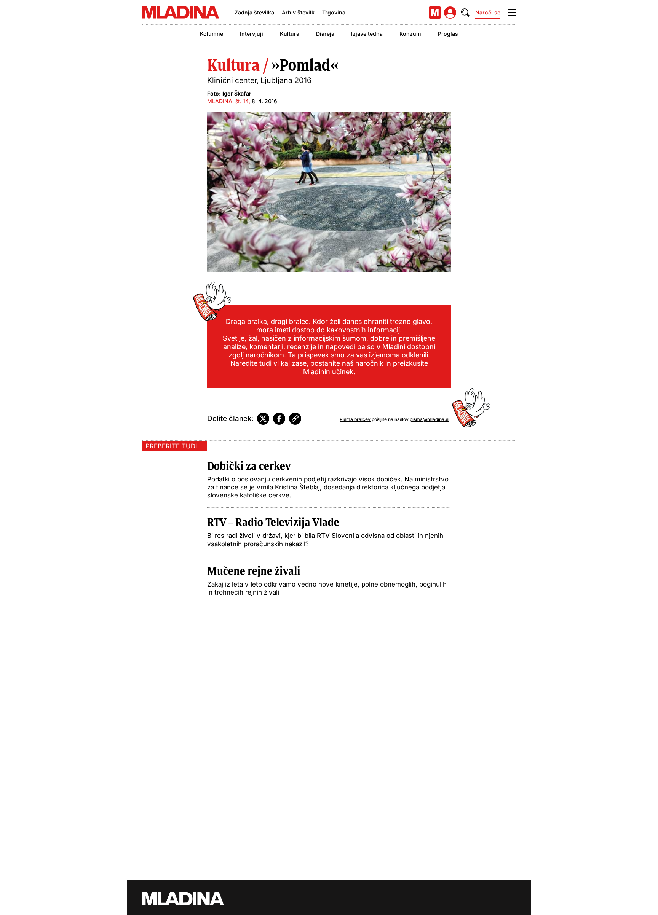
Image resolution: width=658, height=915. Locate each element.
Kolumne (211, 33)
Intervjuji (251, 33)
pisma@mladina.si (429, 419)
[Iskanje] (465, 12)
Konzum (410, 33)
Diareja (325, 33)
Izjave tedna (367, 33)
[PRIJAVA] (450, 12)
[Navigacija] (512, 12)
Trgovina (333, 12)
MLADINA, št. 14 (228, 101)
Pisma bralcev (355, 419)
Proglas (448, 33)
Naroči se (487, 12)
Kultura (289, 33)
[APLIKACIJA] (435, 12)
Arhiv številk (298, 12)
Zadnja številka (254, 12)
